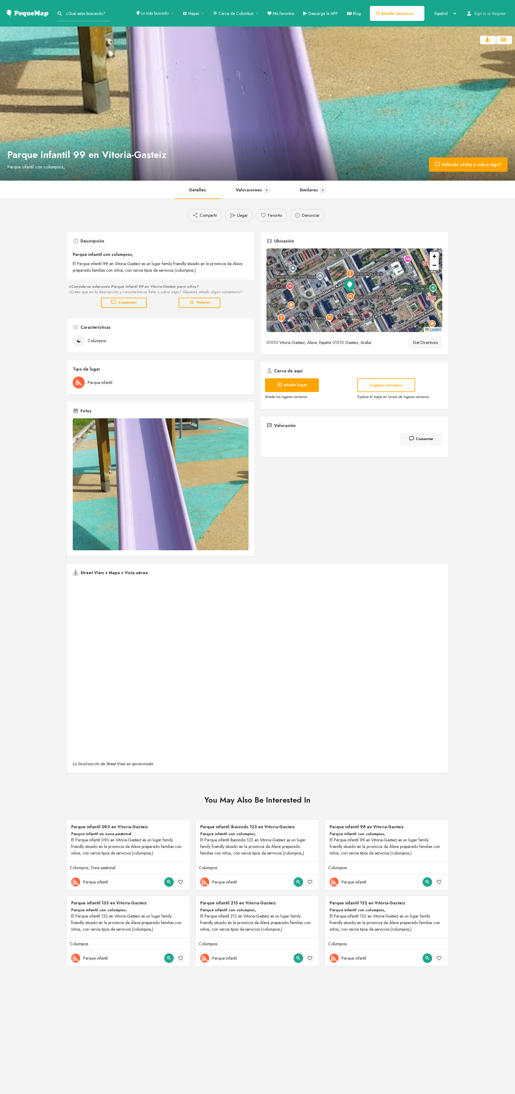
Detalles (197, 190)
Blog (356, 13)
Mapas (193, 13)
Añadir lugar (295, 385)
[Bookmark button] (180, 882)
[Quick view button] (169, 882)
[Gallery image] (161, 484)
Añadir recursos (396, 13)
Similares (312, 190)
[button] (354, 290)
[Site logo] (28, 13)
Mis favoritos (283, 13)
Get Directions (425, 342)
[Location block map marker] (349, 285)
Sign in (480, 13)
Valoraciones (252, 190)
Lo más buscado (154, 13)
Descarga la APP (322, 13)
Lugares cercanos (386, 385)
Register (499, 13)
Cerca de (235, 13)
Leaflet (435, 329)
